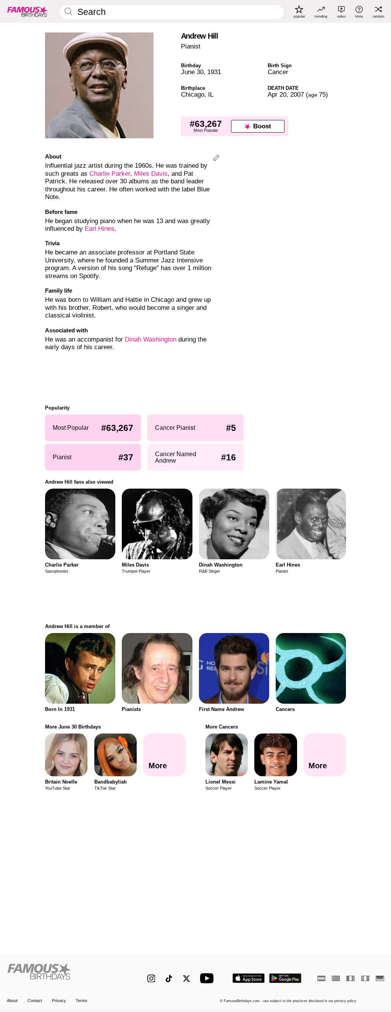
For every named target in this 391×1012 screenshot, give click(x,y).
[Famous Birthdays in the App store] (249, 978)
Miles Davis (151, 173)
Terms (81, 1000)
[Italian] (365, 978)
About (12, 1000)
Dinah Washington (150, 339)
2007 (297, 94)
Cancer (278, 72)
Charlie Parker (109, 173)
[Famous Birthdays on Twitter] (187, 979)
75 (317, 94)
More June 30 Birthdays (73, 727)
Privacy (59, 1000)
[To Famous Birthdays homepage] (27, 11)
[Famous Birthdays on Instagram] (151, 979)
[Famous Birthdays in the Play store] (285, 978)
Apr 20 (277, 94)
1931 (214, 72)
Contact (34, 1000)
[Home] (66, 974)
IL (210, 94)
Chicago (192, 94)
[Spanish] (321, 978)
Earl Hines (100, 228)
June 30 (192, 72)
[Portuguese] (336, 978)
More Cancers (221, 727)
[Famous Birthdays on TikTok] (169, 979)
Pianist (190, 46)
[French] (350, 978)
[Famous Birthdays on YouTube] (208, 978)
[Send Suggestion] (216, 159)
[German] (380, 978)
